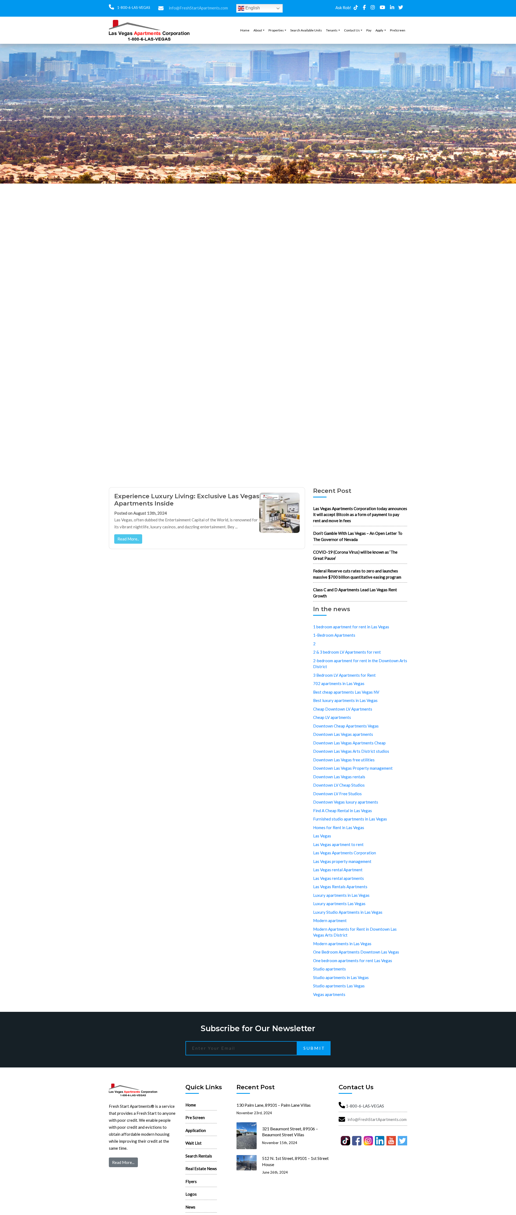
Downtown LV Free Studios (337, 793)
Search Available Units (306, 30)
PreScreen (397, 30)
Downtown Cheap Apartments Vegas (346, 725)
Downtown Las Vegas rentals (339, 776)
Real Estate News (201, 1168)
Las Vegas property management (342, 861)
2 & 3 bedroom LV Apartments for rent (347, 652)
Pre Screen (195, 1117)
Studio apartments (329, 968)
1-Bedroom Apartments (334, 635)
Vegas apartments (329, 994)
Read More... (123, 1162)
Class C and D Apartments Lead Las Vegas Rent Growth (355, 592)
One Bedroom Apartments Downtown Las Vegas (356, 951)
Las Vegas (322, 835)
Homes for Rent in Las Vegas (338, 827)
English (252, 8)
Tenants (332, 30)
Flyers (191, 1181)
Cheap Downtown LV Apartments (342, 709)
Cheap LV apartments (332, 717)
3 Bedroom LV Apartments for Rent (344, 675)
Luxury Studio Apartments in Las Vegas (347, 912)
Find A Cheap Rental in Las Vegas (342, 810)
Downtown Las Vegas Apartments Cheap (349, 742)
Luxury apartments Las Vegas (339, 903)
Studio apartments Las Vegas (339, 985)
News (190, 1207)
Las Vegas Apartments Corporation (344, 852)
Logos (191, 1194)
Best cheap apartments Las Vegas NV (346, 692)
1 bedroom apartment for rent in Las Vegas (351, 626)
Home (244, 30)
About (257, 30)
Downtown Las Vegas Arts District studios (351, 751)
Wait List (193, 1143)
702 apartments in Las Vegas (338, 683)
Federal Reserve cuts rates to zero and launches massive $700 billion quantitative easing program (357, 573)
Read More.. (128, 538)
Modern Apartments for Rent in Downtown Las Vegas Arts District (355, 932)
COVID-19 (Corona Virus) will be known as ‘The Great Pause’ (355, 555)
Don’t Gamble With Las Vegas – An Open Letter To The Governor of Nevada (357, 536)
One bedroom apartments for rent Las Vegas (352, 960)
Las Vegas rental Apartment (338, 869)
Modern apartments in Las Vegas (342, 943)
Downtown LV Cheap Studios (339, 785)
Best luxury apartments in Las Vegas (345, 700)
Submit (314, 1048)
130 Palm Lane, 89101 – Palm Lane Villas (273, 1105)
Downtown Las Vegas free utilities (344, 759)
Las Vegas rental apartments (338, 878)
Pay (368, 30)
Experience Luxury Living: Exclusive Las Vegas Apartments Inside (186, 499)
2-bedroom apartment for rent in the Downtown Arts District (360, 663)
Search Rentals (198, 1155)
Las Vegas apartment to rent (338, 844)
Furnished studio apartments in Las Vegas (350, 818)
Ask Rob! (343, 7)
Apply (379, 30)
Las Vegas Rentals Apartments (340, 886)
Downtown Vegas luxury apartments (345, 802)
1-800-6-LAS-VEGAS (133, 7)
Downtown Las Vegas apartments (343, 734)
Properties (276, 30)
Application (195, 1130)
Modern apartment (330, 920)
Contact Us (352, 30)
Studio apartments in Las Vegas (341, 977)
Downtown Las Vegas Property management (353, 768)
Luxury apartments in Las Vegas (341, 895)
